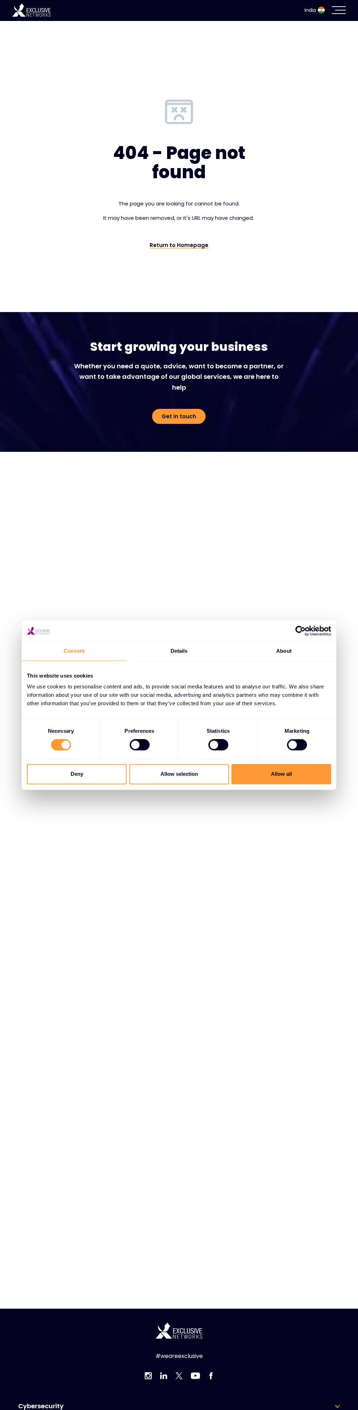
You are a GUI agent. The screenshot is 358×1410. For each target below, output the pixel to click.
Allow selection (179, 774)
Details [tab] (179, 651)
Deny (77, 774)
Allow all (281, 774)
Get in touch (179, 416)
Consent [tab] (74, 651)
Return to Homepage (179, 245)
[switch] (140, 745)
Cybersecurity (41, 1406)
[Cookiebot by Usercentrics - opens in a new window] (300, 631)
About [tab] (284, 651)
